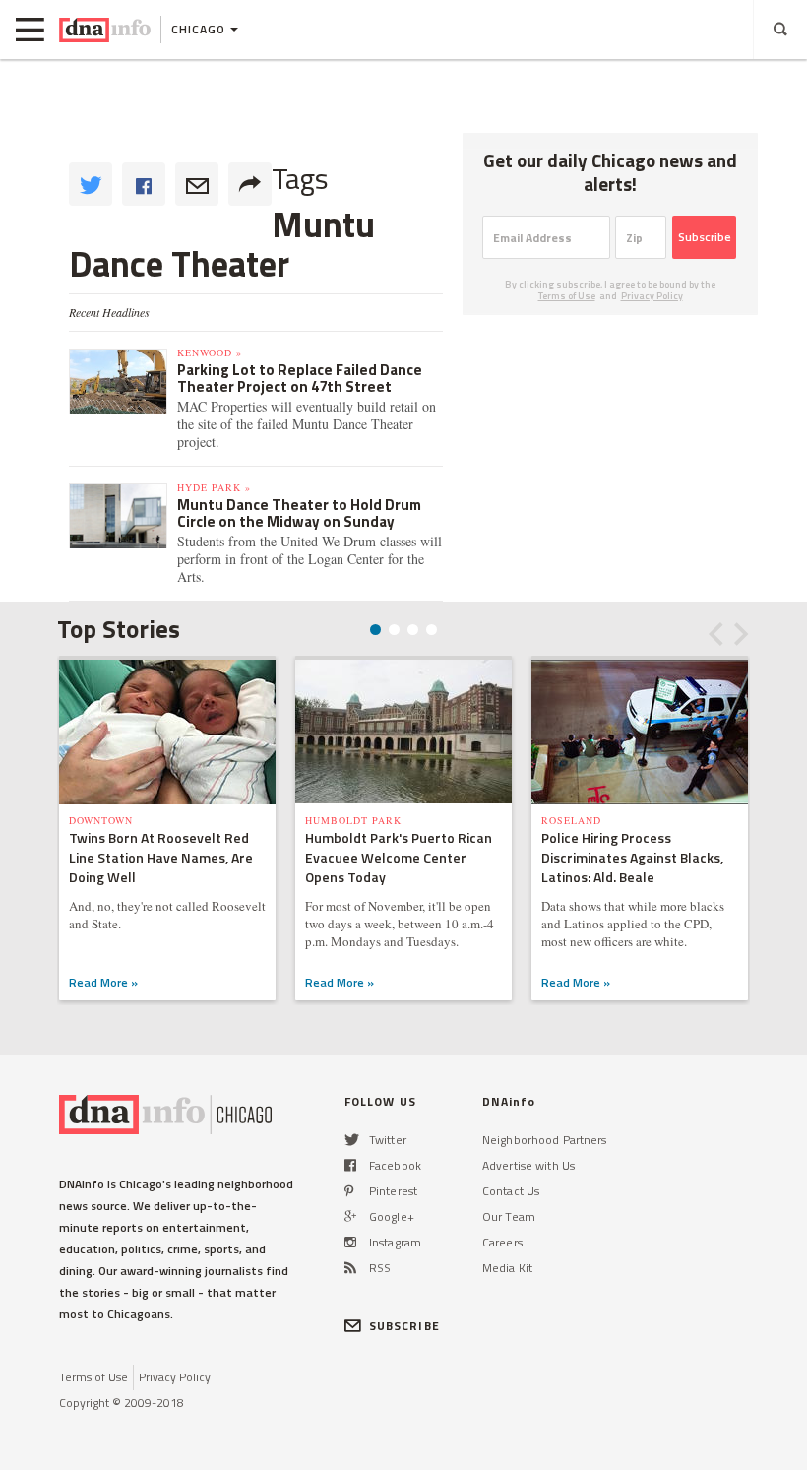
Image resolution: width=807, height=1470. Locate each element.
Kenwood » (209, 352)
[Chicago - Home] (105, 29)
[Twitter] (351, 1139)
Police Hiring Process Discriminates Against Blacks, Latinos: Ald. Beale (632, 857)
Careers (502, 1242)
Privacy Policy (652, 295)
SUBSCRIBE (404, 1325)
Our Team (508, 1216)
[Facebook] (350, 1165)
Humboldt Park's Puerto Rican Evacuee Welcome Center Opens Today (398, 857)
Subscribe (704, 236)
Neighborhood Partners (544, 1139)
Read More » (103, 982)
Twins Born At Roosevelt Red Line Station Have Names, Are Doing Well (161, 857)
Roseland (571, 820)
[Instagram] (350, 1242)
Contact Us (510, 1191)
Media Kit (507, 1267)
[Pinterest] (348, 1191)
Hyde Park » (214, 487)
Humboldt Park (353, 820)
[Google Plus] (350, 1216)
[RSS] (350, 1267)
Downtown (101, 820)
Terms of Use (566, 295)
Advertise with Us (528, 1165)
